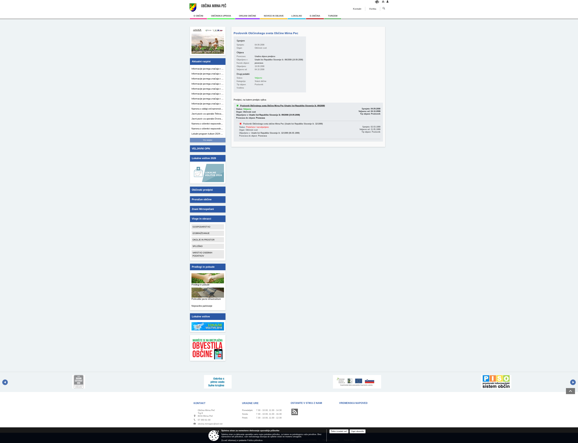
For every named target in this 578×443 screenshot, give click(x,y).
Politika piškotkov (255, 440)
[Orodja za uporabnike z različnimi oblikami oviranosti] (377, 1)
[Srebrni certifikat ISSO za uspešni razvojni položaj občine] (78, 382)
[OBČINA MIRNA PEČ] (192, 7)
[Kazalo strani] (383, 1)
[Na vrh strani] (570, 391)
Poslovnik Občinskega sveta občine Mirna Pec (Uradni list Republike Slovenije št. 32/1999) (283, 124)
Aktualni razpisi (201, 61)
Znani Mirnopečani (203, 209)
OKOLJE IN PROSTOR (203, 240)
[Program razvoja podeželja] (357, 382)
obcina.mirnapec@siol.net (210, 424)
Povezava (260, 118)
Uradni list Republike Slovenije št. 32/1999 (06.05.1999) (275, 133)
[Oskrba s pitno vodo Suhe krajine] (218, 382)
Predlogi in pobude (203, 266)
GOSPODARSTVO (201, 227)
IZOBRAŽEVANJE (201, 233)
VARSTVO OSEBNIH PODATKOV (202, 254)
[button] (5, 382)
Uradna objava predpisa (265, 56)
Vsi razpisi (207, 140)
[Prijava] (387, 1)
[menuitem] (198, 17)
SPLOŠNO (198, 246)
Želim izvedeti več (339, 431)
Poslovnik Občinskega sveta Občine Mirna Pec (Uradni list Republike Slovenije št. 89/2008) (282, 106)
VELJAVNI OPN (201, 148)
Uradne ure (250, 403)
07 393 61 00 (204, 420)
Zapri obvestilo (357, 431)
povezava (259, 63)
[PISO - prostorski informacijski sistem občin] (496, 382)
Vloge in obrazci (201, 218)
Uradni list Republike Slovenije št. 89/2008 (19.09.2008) (279, 60)
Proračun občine (201, 199)
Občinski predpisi (202, 189)
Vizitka (372, 9)
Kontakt (357, 9)
